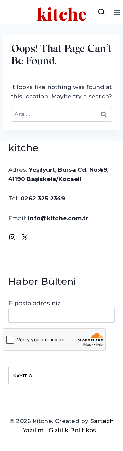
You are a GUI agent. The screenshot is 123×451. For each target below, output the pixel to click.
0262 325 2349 (42, 198)
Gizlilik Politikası (73, 430)
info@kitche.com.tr (58, 218)
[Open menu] (116, 12)
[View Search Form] (101, 12)
